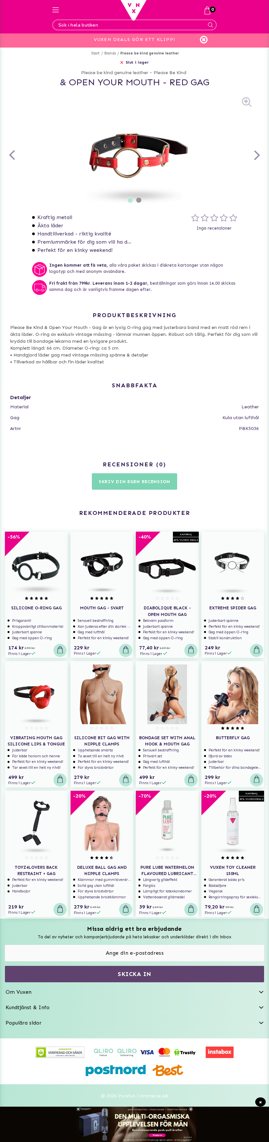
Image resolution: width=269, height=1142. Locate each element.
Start (96, 53)
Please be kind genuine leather (149, 53)
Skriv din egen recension (134, 481)
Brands (110, 53)
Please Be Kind (170, 72)
